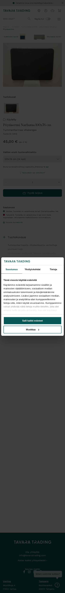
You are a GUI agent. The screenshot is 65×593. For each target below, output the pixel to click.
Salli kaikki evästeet (32, 320)
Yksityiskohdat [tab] (32, 269)
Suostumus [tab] (12, 269)
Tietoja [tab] (53, 269)
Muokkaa (31, 329)
